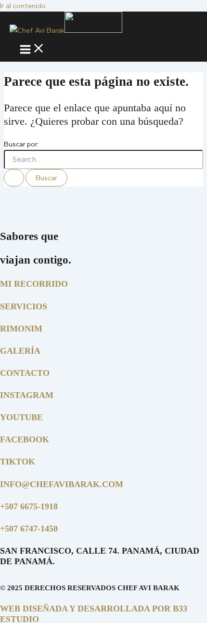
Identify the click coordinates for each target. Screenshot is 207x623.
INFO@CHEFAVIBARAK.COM (61, 484)
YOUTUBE (21, 417)
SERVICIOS (23, 306)
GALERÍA (20, 351)
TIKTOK (17, 461)
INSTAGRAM (26, 395)
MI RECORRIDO (34, 284)
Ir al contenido (23, 5)
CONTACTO (25, 373)
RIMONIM (21, 328)
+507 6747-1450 (29, 528)
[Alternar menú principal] (32, 49)
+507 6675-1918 (29, 506)
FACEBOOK (24, 439)
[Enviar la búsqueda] (14, 178)
